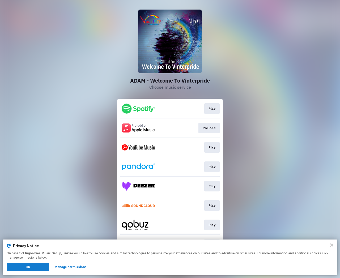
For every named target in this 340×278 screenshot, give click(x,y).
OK (28, 267)
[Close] (332, 245)
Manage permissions (70, 267)
